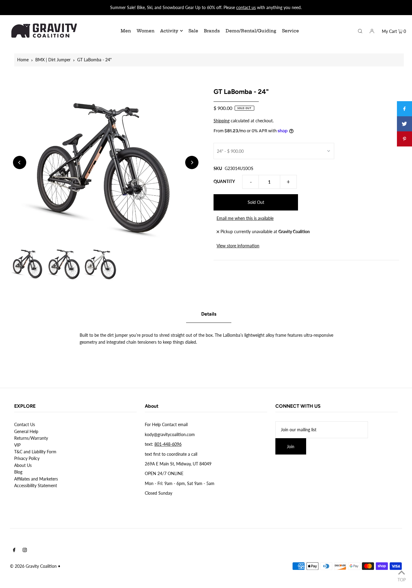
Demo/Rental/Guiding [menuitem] (251, 31)
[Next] (191, 162)
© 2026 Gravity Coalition (33, 566)
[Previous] (19, 162)
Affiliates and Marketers (36, 478)
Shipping (222, 120)
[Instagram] (25, 550)
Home (23, 59)
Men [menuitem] (126, 31)
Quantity (224, 181)
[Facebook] (14, 550)
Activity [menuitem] (169, 31)
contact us (246, 7)
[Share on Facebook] (404, 108)
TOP (402, 579)
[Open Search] (360, 30)
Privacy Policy (27, 458)
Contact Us (24, 424)
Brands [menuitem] (212, 31)
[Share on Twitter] (404, 123)
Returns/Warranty (31, 438)
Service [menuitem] (290, 31)
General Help (26, 431)
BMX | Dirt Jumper (53, 59)
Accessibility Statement (35, 485)
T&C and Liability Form (35, 451)
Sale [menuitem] (193, 31)
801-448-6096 (168, 444)
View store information (238, 245)
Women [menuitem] (145, 31)
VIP (17, 445)
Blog (18, 471)
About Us (23, 465)
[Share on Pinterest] (404, 138)
